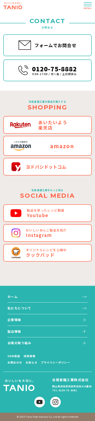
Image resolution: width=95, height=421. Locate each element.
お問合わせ (15, 362)
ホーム (13, 296)
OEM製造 (14, 356)
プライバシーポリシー (55, 362)
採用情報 (29, 356)
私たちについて (19, 308)
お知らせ (31, 362)
